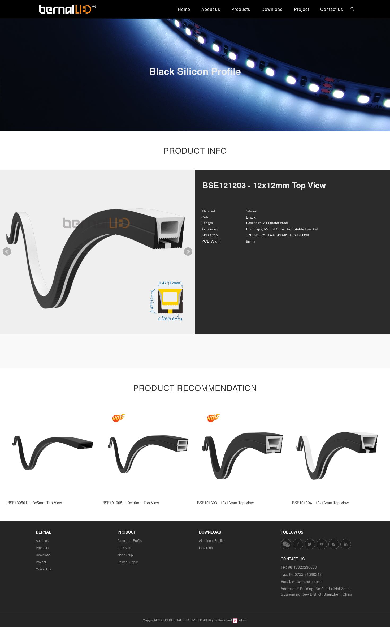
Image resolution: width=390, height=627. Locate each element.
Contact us (43, 569)
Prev (7, 251)
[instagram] (333, 544)
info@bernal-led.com (307, 581)
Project (41, 562)
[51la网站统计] (235, 620)
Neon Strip (125, 554)
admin (242, 620)
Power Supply (128, 562)
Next (188, 251)
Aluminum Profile (130, 540)
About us (42, 540)
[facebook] (298, 544)
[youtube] (322, 544)
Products (42, 547)
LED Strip (124, 547)
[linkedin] (345, 544)
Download (43, 554)
